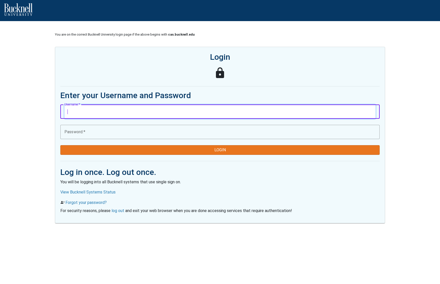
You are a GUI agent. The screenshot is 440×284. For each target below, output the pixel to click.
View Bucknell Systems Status (88, 192)
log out (118, 210)
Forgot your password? (86, 202)
